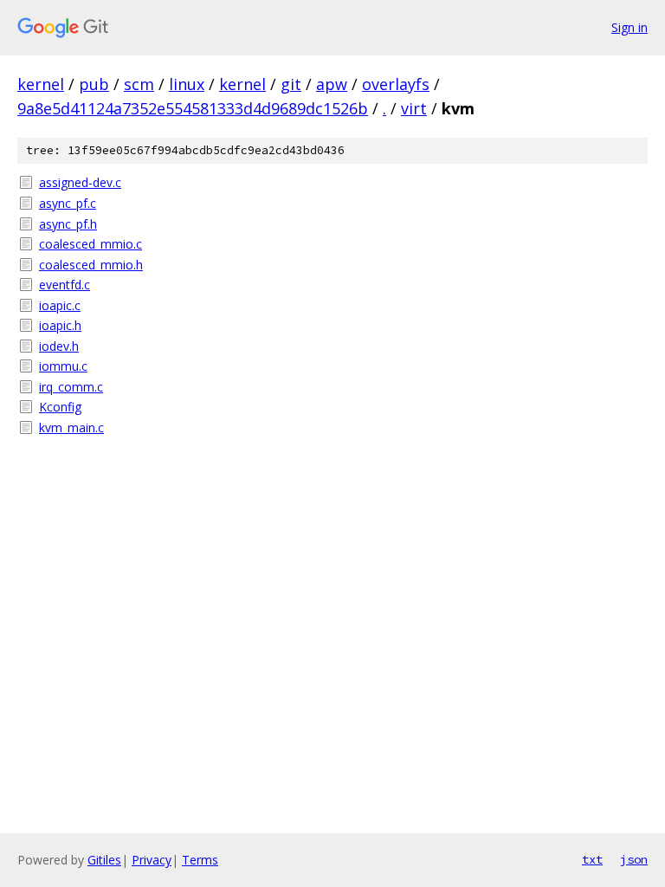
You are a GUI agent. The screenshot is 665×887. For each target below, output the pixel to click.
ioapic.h (60, 325)
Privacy (151, 859)
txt (592, 859)
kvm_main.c (71, 427)
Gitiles (104, 859)
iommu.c (63, 366)
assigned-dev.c (80, 182)
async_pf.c (67, 203)
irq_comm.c (71, 387)
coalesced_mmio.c (90, 244)
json (634, 859)
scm (139, 84)
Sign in (629, 27)
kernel (40, 84)
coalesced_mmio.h (91, 264)
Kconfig (60, 406)
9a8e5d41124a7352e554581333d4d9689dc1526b (192, 108)
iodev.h (59, 346)
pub (94, 84)
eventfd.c (64, 284)
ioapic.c (60, 305)
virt (414, 108)
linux (186, 84)
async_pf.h (68, 224)
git (291, 84)
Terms (200, 859)
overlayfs (395, 84)
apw (331, 84)
